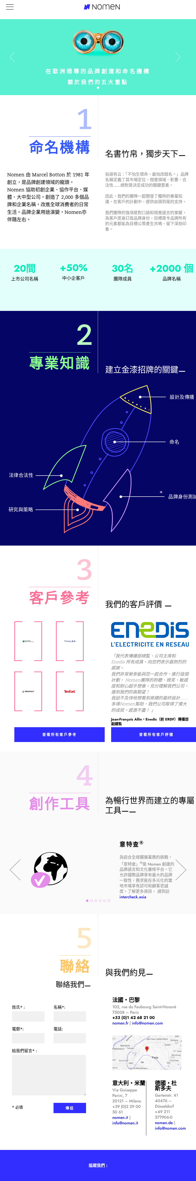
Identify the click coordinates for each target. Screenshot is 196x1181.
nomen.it (120, 1117)
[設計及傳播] (136, 400)
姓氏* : (18, 1007)
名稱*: (59, 1007)
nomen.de (164, 1123)
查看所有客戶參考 (59, 734)
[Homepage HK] (28, 641)
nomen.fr (120, 1023)
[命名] (115, 443)
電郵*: (18, 1029)
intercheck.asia (133, 897)
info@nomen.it (125, 1123)
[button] (98, 88)
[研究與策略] (78, 516)
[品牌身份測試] (117, 501)
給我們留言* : (24, 1051)
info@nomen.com (147, 1023)
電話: (58, 1029)
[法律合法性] (65, 468)
